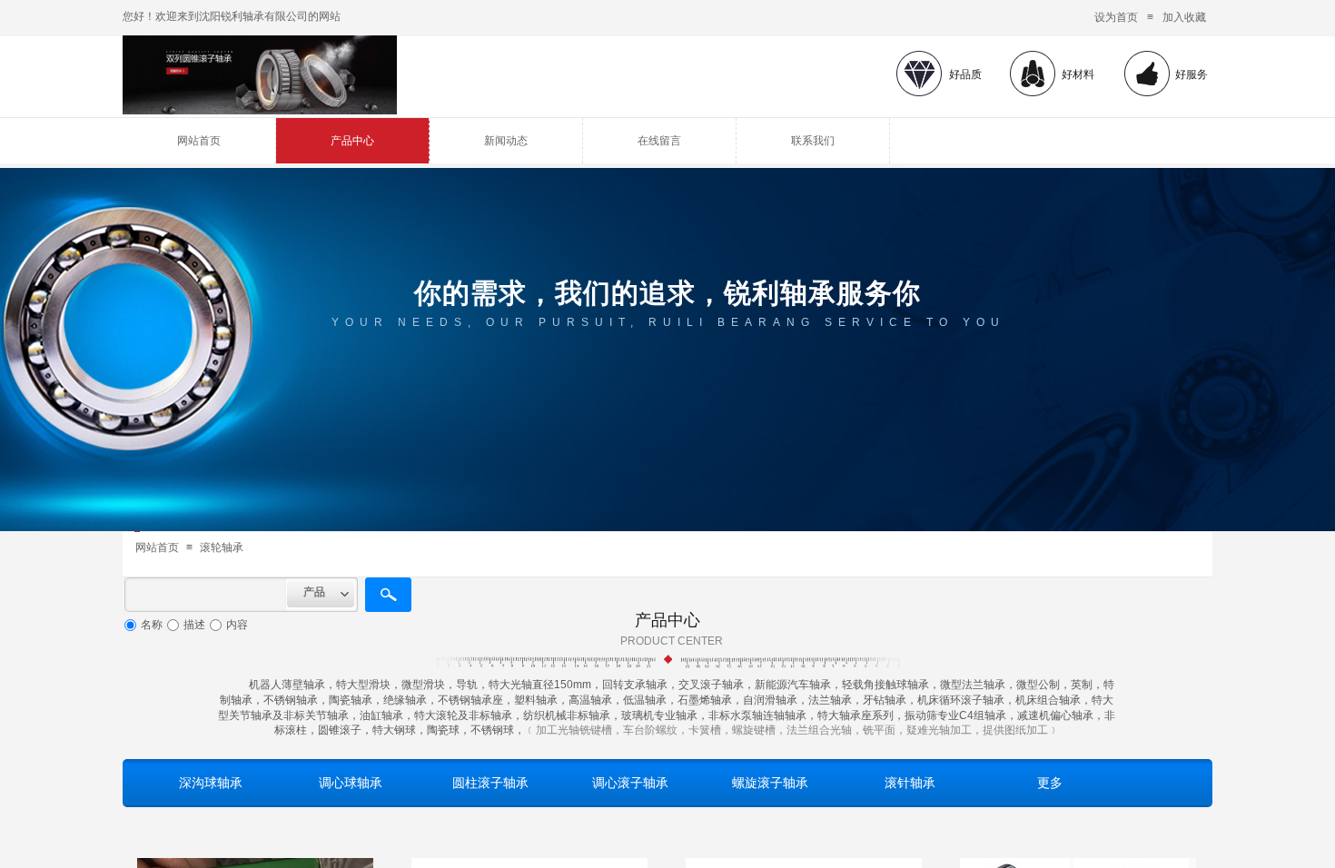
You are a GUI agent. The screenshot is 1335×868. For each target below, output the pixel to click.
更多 (1050, 782)
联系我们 (813, 140)
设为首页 (1116, 17)
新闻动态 (506, 140)
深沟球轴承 (210, 782)
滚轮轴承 (221, 547)
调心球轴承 (350, 782)
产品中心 (352, 140)
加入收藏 (1184, 17)
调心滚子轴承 (630, 782)
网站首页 (199, 140)
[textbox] (205, 594)
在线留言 (659, 140)
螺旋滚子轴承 (770, 782)
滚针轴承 (910, 782)
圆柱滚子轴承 (490, 782)
